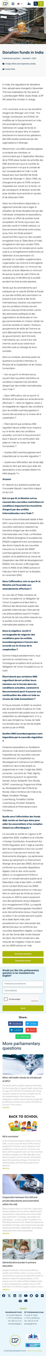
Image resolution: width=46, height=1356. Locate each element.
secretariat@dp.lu (15, 1324)
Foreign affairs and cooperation (17, 64)
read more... (6, 1107)
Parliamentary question (11, 58)
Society (33, 64)
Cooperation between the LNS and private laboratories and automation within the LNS (20, 1201)
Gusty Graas (10, 69)
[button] (15, 1023)
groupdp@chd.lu (30, 1324)
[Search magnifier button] (36, 4)
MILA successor (10, 1136)
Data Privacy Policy (35, 1351)
